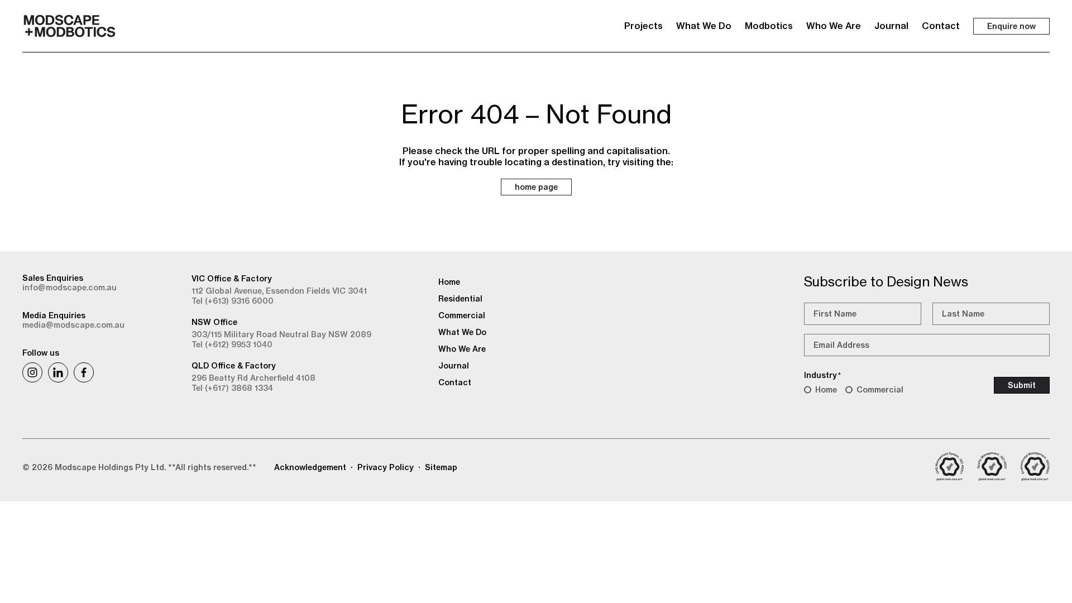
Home (826, 390)
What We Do (703, 25)
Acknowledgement (310, 467)
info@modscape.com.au (69, 288)
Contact (941, 25)
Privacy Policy (385, 467)
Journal (891, 25)
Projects (643, 25)
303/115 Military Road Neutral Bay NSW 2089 (281, 334)
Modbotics (769, 25)
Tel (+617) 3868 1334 (232, 388)
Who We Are (833, 25)
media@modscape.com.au (73, 325)
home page (536, 187)
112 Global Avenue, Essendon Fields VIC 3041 (279, 291)
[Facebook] (84, 372)
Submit (1022, 385)
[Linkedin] (58, 372)
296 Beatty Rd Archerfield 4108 (253, 378)
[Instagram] (32, 372)
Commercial (879, 390)
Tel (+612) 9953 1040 (232, 344)
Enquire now (1011, 26)
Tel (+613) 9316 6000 (233, 301)
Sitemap (441, 467)
